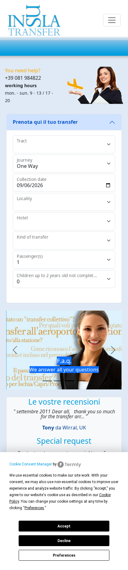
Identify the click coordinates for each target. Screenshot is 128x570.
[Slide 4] (80, 380)
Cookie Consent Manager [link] (30, 464)
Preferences (64, 555)
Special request (64, 440)
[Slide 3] (69, 380)
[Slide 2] (58, 380)
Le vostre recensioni (64, 401)
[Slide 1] (47, 380)
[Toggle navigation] (112, 20)
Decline (64, 541)
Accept (64, 526)
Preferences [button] (34, 508)
